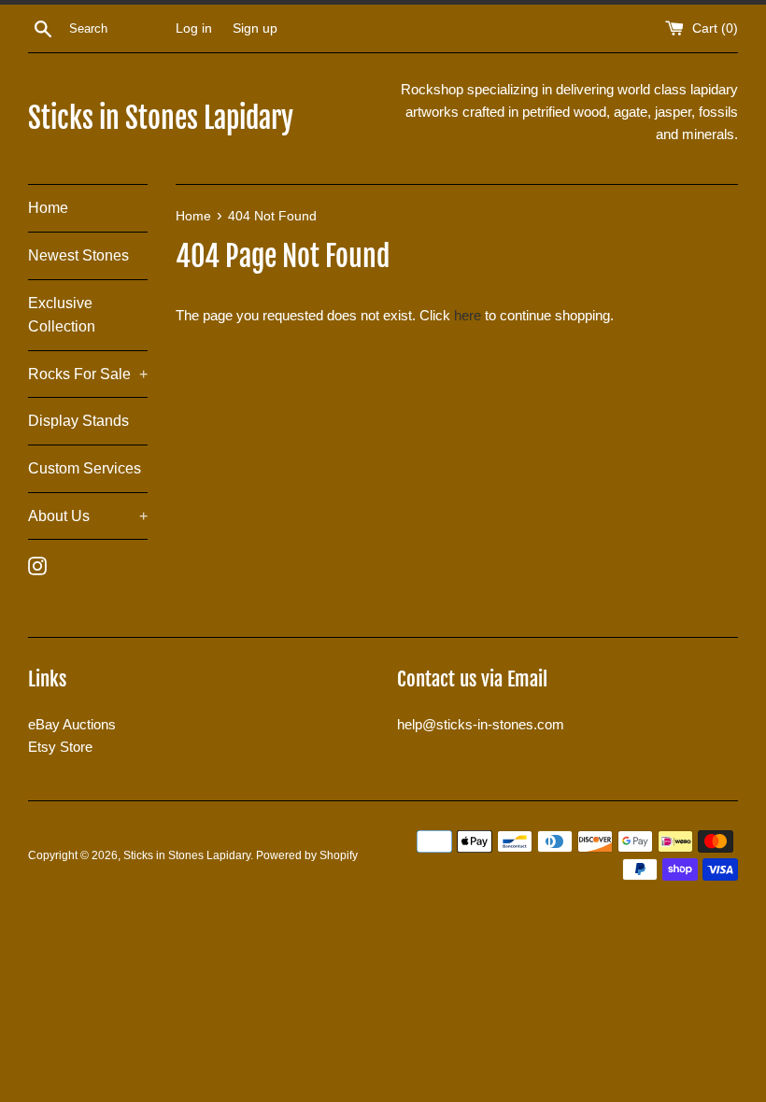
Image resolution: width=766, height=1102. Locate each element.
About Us (88, 516)
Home (48, 208)
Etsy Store (60, 747)
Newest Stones (78, 255)
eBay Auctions (72, 724)
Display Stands (78, 421)
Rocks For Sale (88, 374)
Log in (194, 28)
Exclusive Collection (61, 315)
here (467, 315)
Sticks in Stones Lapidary (160, 118)
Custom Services (84, 468)
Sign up (255, 28)
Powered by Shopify (307, 855)
